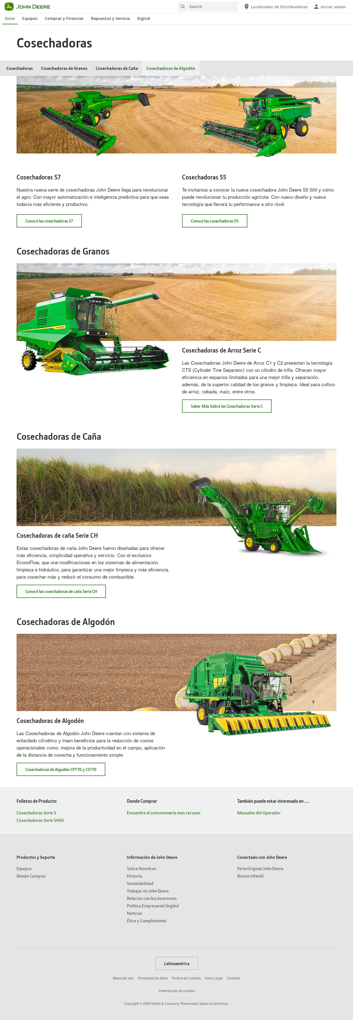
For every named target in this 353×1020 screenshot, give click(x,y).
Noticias (134, 913)
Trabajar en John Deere (148, 891)
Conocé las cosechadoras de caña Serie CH (61, 591)
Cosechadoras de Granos (64, 68)
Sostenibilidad (140, 883)
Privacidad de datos (153, 978)
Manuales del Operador (259, 812)
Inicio (10, 18)
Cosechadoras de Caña (117, 68)
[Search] (182, 7)
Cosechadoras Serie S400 (40, 820)
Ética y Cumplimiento (146, 920)
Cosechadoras (19, 68)
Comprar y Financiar (64, 18)
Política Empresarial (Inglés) (153, 905)
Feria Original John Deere (260, 868)
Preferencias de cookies (177, 990)
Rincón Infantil (250, 876)
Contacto (233, 978)
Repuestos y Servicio (110, 18)
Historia (134, 876)
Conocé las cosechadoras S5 (215, 221)
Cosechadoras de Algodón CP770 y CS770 (61, 769)
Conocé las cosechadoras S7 (49, 221)
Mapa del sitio (123, 978)
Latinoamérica (176, 963)
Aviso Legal (214, 978)
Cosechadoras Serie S (36, 812)
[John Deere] (30, 6)
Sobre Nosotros (141, 868)
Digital (143, 18)
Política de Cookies (186, 978)
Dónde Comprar (31, 876)
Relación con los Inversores (152, 898)
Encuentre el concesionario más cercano (163, 812)
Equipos (30, 18)
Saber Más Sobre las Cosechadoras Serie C (227, 406)
